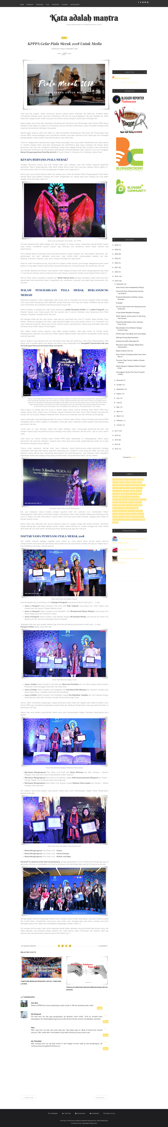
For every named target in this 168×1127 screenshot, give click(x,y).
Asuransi (140, 479)
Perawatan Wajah (132, 508)
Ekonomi (128, 485)
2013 (116, 449)
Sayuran (140, 514)
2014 (116, 444)
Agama (126, 479)
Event (64, 38)
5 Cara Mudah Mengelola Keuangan (128, 312)
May (118, 407)
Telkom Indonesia (119, 520)
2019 (116, 276)
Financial (139, 488)
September (120, 389)
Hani (33, 1027)
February (120, 420)
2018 (116, 281)
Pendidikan (137, 505)
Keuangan (142, 499)
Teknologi (39, 4)
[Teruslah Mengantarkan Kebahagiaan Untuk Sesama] (87, 970)
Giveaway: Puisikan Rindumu (128, 550)
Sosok (121, 517)
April (118, 411)
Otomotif (30, 4)
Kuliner (65, 4)
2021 (116, 267)
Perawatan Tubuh (118, 508)
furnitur (125, 491)
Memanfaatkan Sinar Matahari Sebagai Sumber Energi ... (129, 329)
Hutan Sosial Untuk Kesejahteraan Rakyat (130, 287)
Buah (127, 482)
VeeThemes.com (102, 1120)
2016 (116, 435)
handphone (125, 494)
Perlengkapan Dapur (119, 511)
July (118, 398)
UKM (142, 520)
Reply (99, 1008)
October (119, 385)
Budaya (133, 482)
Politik (115, 514)
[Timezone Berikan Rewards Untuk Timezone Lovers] (42, 967)
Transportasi (135, 520)
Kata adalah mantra (84, 18)
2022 (116, 263)
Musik (115, 505)
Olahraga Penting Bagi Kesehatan (127, 337)
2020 (116, 272)
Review (133, 514)
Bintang (115, 482)
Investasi (136, 497)
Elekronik (136, 485)
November (120, 380)
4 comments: (103, 946)
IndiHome (133, 494)
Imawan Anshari (122, 78)
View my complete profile (129, 82)
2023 (116, 258)
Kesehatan (133, 499)
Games (138, 491)
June (118, 402)
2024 (116, 254)
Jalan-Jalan (117, 499)
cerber (115, 485)
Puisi (127, 514)
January (119, 425)
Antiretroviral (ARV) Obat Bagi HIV (127, 341)
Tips (128, 520)
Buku (139, 482)
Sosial (115, 517)
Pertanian (139, 511)
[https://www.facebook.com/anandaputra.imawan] (138, 2)
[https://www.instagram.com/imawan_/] (143, 2)
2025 (116, 249)
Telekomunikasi (138, 517)
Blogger (133, 457)
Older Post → (101, 1097)
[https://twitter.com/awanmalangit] (140, 2)
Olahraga (122, 505)
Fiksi (128, 488)
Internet (115, 497)
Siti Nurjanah (36, 1014)
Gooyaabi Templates (89, 1123)
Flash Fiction (117, 491)
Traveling (55, 4)
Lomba (131, 502)
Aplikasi (132, 479)
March (119, 416)
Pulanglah (119, 303)
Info (140, 494)
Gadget (132, 491)
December (120, 284)
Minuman (138, 502)
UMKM (115, 522)
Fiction (122, 488)
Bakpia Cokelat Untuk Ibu (124, 351)
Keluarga (125, 499)
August (119, 393)
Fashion (115, 488)
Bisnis (122, 482)
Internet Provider (125, 497)
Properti (121, 514)
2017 (116, 431)
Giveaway (116, 494)
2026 (116, 245)
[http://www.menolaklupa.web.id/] (145, 2)
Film (47, 4)
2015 (116, 440)
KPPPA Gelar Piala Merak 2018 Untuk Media (131, 334)
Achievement (75, 4)
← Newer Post (28, 1097)
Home (22, 4)
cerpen (121, 485)
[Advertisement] (129, 51)
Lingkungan (123, 502)
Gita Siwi (34, 1003)
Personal (131, 511)
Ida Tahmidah (36, 1041)
